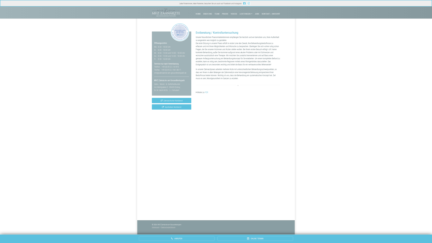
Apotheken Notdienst (172, 107)
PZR (206, 92)
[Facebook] (244, 3)
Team (217, 14)
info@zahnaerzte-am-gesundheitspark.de (170, 72)
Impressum (155, 227)
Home (198, 14)
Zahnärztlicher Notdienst (173, 100)
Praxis (225, 14)
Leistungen (245, 14)
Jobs (257, 14)
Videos (234, 14)
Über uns (207, 14)
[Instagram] (248, 3)
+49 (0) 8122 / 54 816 (170, 66)
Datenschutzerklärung (168, 227)
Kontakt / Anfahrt (271, 14)
